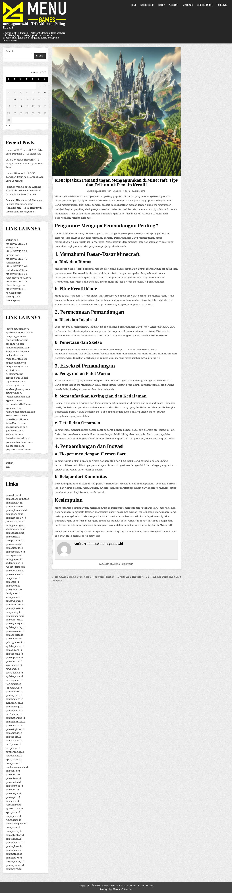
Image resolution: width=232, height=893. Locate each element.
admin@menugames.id (100, 191)
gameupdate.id (14, 657)
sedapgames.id (14, 563)
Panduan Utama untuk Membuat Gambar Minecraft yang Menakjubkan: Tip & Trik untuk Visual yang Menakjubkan (24, 205)
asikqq (9, 463)
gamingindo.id (14, 854)
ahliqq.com (12, 247)
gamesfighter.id (15, 729)
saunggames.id (14, 559)
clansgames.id (14, 740)
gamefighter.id (14, 786)
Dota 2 (161, 5)
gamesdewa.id (14, 544)
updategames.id (15, 646)
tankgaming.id (14, 831)
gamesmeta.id (14, 725)
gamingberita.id (15, 608)
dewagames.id (14, 555)
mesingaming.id (15, 861)
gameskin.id (13, 771)
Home (133, 5)
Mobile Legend (147, 5)
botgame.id (12, 801)
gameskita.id (13, 495)
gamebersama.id (15, 571)
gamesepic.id (13, 737)
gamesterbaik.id (15, 552)
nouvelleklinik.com (17, 419)
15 (39, 99)
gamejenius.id (14, 589)
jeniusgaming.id (15, 521)
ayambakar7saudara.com (19, 332)
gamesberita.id (14, 635)
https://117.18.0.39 (16, 251)
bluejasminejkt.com (17, 366)
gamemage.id (13, 793)
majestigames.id (15, 567)
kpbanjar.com (13, 408)
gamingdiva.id (14, 858)
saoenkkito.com (15, 344)
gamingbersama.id (16, 510)
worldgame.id (13, 684)
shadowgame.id (14, 601)
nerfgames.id (13, 744)
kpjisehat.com (14, 400)
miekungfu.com (14, 374)
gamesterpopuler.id (17, 499)
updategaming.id (15, 627)
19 (21, 106)
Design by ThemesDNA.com (116, 889)
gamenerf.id (13, 774)
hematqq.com (13, 293)
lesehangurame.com (17, 329)
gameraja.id (12, 582)
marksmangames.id (17, 767)
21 (33, 106)
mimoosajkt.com (15, 385)
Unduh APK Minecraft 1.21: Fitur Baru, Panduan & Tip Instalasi (25, 152)
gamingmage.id (14, 707)
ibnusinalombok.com (18, 438)
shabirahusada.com (17, 427)
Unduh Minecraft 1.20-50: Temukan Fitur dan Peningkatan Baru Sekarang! (25, 177)
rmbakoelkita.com (16, 359)
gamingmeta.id (14, 710)
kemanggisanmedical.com (20, 412)
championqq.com (15, 285)
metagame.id (13, 805)
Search (9, 51)
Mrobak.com (13, 370)
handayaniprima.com (17, 348)
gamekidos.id (13, 839)
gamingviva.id (14, 869)
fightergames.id (15, 752)
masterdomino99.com (18, 278)
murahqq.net (13, 263)
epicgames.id (13, 759)
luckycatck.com (14, 355)
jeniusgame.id (14, 688)
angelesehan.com (16, 363)
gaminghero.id (14, 846)
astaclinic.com (14, 434)
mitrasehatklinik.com (18, 404)
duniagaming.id (14, 514)
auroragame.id (14, 665)
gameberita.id (14, 661)
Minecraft (188, 5)
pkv (8, 467)
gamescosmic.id (15, 631)
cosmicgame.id (14, 673)
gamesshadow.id (15, 533)
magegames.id (14, 756)
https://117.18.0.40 (16, 289)
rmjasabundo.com (16, 381)
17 (8, 106)
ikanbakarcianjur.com (18, 397)
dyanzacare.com (15, 446)
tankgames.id (13, 763)
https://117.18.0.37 (16, 281)
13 (27, 99)
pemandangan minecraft (121, 564)
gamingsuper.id (15, 865)
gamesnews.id (14, 638)
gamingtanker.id (15, 718)
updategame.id (14, 676)
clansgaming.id (14, 703)
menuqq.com (13, 300)
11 (15, 99)
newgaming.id (13, 612)
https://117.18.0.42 (16, 259)
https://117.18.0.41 (16, 266)
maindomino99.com (17, 270)
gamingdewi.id (14, 503)
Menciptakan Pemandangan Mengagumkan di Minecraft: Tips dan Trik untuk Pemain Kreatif (116, 182)
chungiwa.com (14, 393)
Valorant (174, 5)
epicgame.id (13, 812)
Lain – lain (222, 5)
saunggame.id (13, 597)
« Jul (8, 125)
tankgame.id (13, 827)
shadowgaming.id (15, 529)
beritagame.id (14, 680)
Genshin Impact (205, 5)
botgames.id (13, 748)
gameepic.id (13, 797)
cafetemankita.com (17, 378)
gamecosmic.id (14, 654)
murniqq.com (13, 297)
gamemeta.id (13, 782)
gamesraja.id (13, 537)
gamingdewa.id (14, 506)
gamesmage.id (14, 733)
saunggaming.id (15, 525)
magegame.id (13, 816)
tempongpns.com (16, 336)
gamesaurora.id (14, 620)
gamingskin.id (14, 695)
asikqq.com (12, 240)
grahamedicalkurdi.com (19, 442)
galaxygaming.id (15, 616)
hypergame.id (13, 820)
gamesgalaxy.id (14, 623)
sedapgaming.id (15, 540)
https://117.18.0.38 (16, 274)
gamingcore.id (14, 850)
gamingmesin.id (15, 842)
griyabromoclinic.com (18, 449)
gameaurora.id (14, 650)
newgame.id (12, 669)
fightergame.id (14, 808)
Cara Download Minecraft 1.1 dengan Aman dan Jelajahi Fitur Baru (25, 163)
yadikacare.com (15, 431)
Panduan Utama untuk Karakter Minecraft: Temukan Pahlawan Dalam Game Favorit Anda (24, 190)
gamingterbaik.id (16, 518)
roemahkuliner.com (17, 340)
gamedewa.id (13, 586)
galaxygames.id (14, 642)
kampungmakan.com (17, 351)
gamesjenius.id (14, 548)
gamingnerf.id (14, 691)
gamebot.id (12, 789)
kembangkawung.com (18, 389)
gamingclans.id (14, 699)
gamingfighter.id (15, 722)
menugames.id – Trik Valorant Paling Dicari (34, 25)
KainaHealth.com (15, 423)
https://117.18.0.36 (16, 244)
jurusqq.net (12, 255)
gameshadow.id (14, 574)
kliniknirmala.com (16, 415)
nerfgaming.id (14, 714)
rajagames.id (13, 578)
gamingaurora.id (15, 604)
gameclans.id (13, 778)
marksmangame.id (16, 823)
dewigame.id (13, 593)
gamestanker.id (15, 835)
